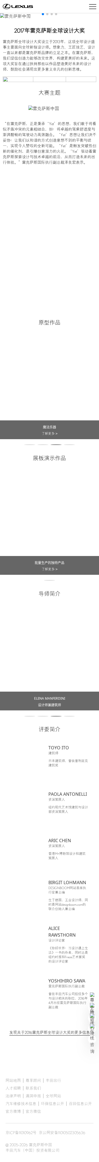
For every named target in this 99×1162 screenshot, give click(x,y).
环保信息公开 (52, 1104)
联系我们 (33, 1088)
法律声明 (13, 1096)
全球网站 (53, 1096)
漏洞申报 (33, 1096)
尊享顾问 (33, 1080)
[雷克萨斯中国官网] (18, 6)
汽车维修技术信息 (21, 1104)
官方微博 (13, 1111)
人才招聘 (13, 1088)
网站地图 (13, 1080)
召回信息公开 (80, 1104)
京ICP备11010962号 (21, 1133)
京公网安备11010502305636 (62, 1133)
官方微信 (33, 1111)
